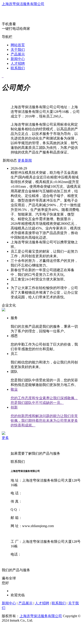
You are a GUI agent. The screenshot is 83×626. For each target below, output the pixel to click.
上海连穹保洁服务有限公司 (23, 4)
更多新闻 (25, 160)
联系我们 (18, 68)
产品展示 (18, 54)
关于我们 (18, 49)
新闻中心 (18, 59)
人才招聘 (18, 63)
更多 (5, 438)
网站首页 (18, 45)
